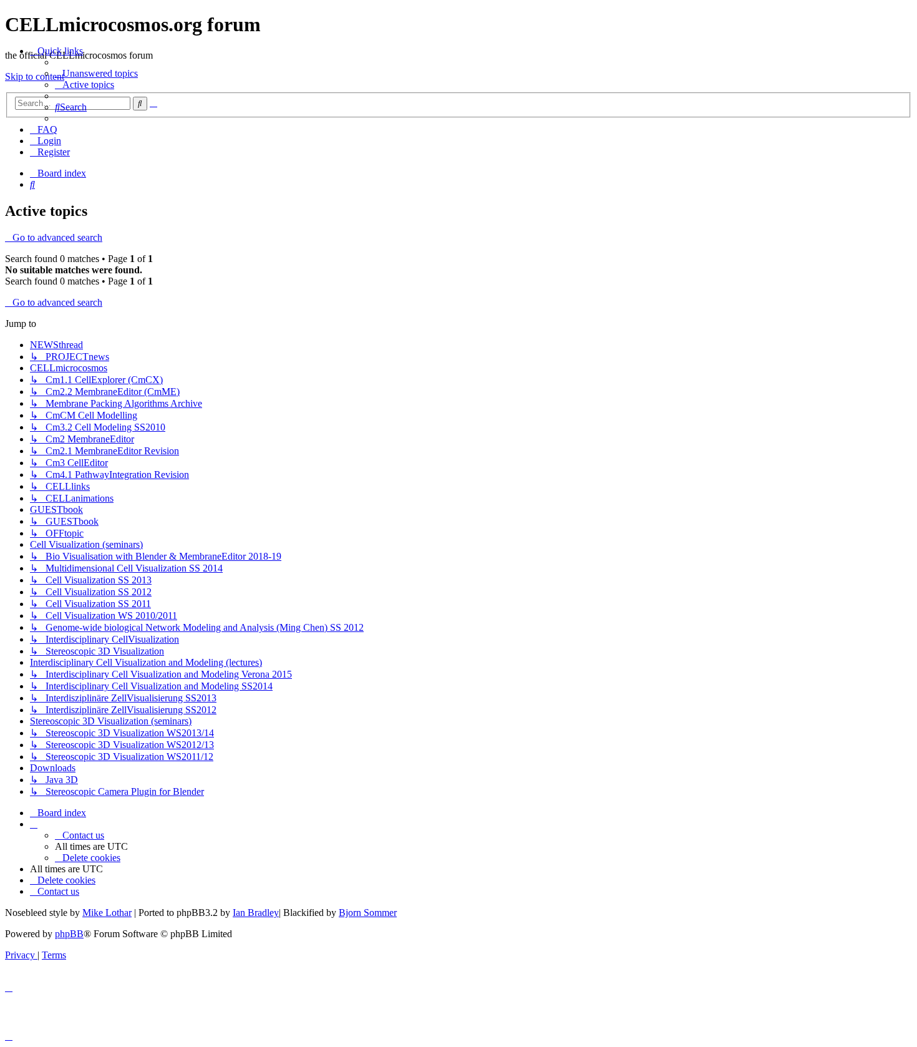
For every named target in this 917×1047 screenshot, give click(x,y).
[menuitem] (96, 73)
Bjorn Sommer (368, 912)
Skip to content (34, 76)
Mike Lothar (107, 912)
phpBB (69, 933)
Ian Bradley (256, 912)
